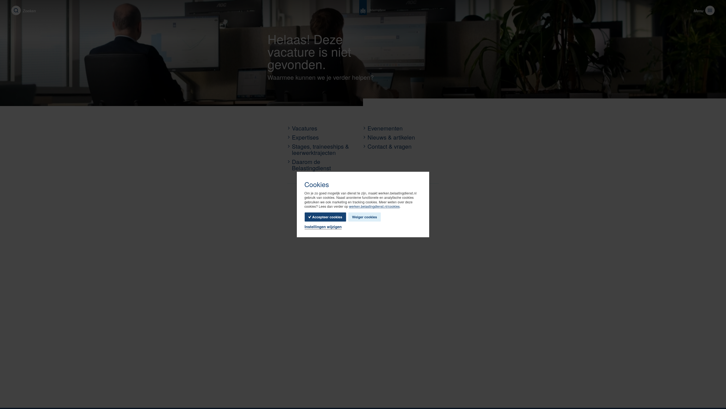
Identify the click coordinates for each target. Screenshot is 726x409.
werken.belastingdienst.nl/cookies (374, 206)
